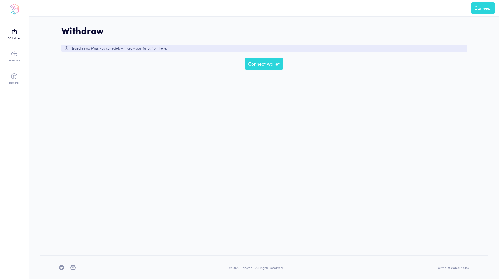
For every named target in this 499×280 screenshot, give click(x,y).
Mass (95, 48)
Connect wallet (264, 63)
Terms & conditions (452, 267)
